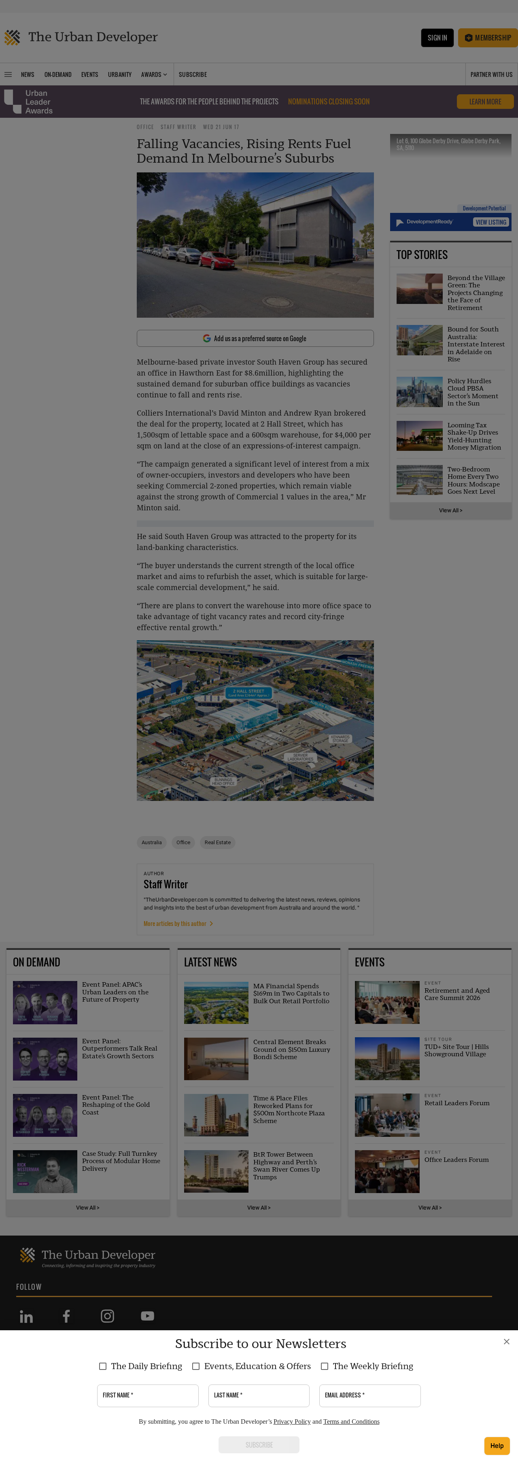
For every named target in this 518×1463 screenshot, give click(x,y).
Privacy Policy (292, 1421)
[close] (507, 1341)
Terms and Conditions (351, 1421)
